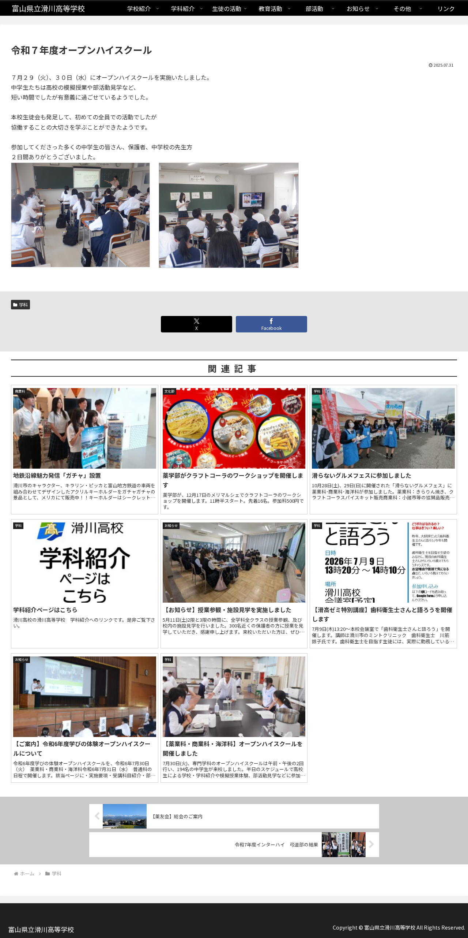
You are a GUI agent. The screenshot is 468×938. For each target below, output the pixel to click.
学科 (23, 304)
